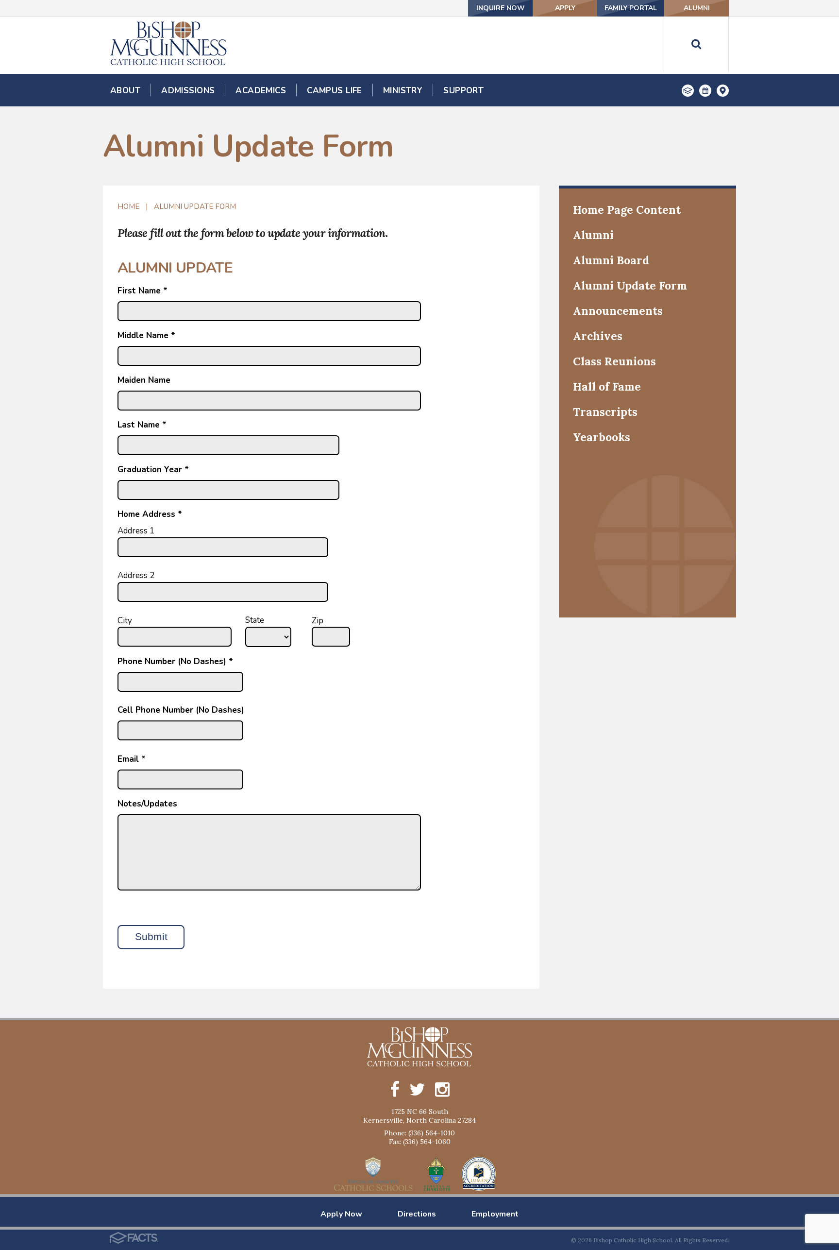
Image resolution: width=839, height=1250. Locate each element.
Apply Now (341, 1214)
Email (131, 759)
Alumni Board (611, 260)
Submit (151, 936)
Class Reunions (614, 361)
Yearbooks (601, 437)
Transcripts (605, 412)
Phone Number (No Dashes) (175, 661)
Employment (495, 1214)
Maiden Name (143, 380)
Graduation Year (153, 469)
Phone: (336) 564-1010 (419, 1133)
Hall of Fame (607, 386)
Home (128, 206)
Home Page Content (627, 210)
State (254, 620)
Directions (417, 1214)
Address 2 (135, 575)
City (124, 620)
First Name (142, 290)
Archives (597, 336)
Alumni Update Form (195, 206)
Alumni (697, 8)
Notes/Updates (147, 803)
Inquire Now (500, 8)
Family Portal (630, 8)
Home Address (149, 514)
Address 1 (135, 530)
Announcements (618, 311)
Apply (565, 8)
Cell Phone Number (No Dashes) (180, 710)
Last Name (142, 424)
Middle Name (146, 335)
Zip (317, 620)
